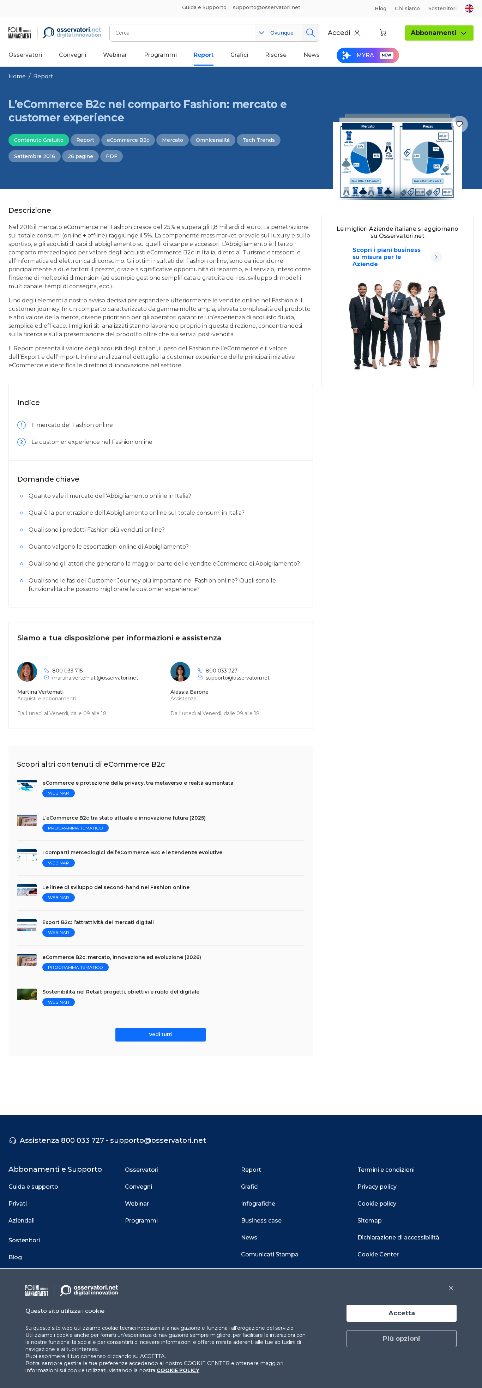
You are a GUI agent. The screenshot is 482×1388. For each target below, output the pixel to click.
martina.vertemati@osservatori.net (95, 678)
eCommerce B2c (128, 140)
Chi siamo (407, 8)
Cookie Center (378, 1254)
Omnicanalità (213, 140)
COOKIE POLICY (178, 1370)
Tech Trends (258, 140)
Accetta (401, 1313)
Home (17, 76)
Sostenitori (442, 8)
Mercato (172, 140)
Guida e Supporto (204, 7)
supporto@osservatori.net (238, 678)
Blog (380, 8)
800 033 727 (221, 671)
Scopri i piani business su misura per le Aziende (387, 257)
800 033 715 (67, 671)
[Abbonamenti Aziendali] (436, 257)
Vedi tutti (161, 1034)
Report (43, 76)
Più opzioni (401, 1338)
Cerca (310, 32)
